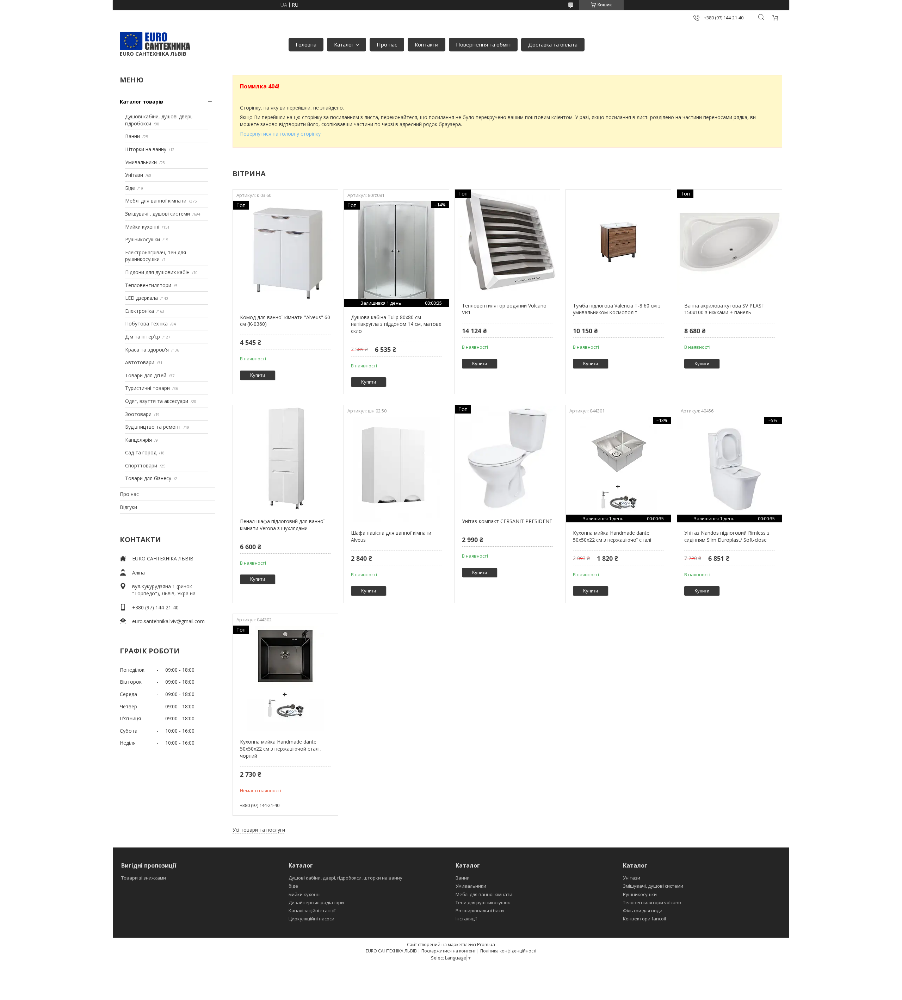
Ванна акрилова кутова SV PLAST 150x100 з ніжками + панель (724, 309)
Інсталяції (466, 918)
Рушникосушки (142, 239)
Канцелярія (138, 439)
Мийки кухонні (142, 226)
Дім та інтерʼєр (142, 336)
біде (293, 886)
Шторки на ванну (145, 149)
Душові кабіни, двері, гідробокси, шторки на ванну (345, 878)
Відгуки (128, 507)
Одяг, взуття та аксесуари (156, 401)
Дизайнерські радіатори (316, 902)
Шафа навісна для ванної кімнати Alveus (391, 536)
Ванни (132, 136)
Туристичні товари (147, 388)
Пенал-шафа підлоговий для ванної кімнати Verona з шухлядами (282, 525)
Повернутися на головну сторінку (280, 133)
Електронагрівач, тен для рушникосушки (155, 256)
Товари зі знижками (143, 878)
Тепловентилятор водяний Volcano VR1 (504, 309)
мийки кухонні (305, 894)
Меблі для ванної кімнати (155, 200)
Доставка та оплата (552, 44)
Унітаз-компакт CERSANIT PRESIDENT (507, 521)
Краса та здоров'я (147, 349)
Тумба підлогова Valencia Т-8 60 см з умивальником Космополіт (617, 309)
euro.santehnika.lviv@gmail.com (168, 621)
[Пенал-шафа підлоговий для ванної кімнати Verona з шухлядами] (285, 458)
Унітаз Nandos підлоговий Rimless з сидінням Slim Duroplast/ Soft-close (727, 536)
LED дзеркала (141, 297)
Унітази (134, 175)
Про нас (387, 44)
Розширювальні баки (480, 910)
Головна (306, 44)
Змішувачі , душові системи (157, 213)
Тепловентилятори (148, 285)
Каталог (344, 44)
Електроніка (139, 311)
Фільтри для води (642, 910)
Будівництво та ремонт (153, 426)
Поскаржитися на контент (448, 951)
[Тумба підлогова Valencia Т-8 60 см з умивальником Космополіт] (618, 242)
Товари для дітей (145, 375)
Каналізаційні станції (312, 910)
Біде (130, 188)
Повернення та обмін (483, 44)
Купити (257, 375)
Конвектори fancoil (644, 918)
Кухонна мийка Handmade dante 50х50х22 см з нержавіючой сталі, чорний (280, 748)
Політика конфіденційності (508, 951)
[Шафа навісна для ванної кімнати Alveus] (396, 469)
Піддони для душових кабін (157, 272)
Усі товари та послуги (259, 829)
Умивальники (141, 162)
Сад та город (140, 452)
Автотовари (139, 362)
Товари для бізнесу (148, 478)
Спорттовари (141, 465)
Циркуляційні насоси (311, 918)
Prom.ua (486, 944)
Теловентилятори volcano (652, 902)
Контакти (426, 44)
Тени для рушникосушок (483, 902)
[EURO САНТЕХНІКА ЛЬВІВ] (155, 41)
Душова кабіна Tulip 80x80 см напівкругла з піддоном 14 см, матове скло (396, 324)
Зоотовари (138, 414)
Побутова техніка (146, 323)
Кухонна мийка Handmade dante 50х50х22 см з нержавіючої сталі (612, 536)
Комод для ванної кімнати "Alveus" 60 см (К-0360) (285, 321)
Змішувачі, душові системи (653, 886)
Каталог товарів (141, 101)
